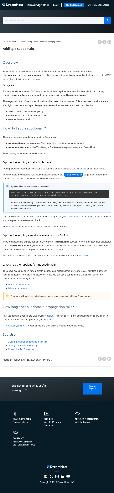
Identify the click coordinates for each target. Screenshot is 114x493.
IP (38, 216)
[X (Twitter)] (51, 476)
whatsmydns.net (16, 326)
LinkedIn (109, 42)
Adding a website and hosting (23, 345)
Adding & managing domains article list (27, 342)
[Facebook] (46, 476)
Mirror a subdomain (17, 288)
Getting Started (32, 42)
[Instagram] (57, 476)
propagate (48, 316)
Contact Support (74, 5)
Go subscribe (19, 422)
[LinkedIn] (62, 476)
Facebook (100, 42)
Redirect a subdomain (19, 284)
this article (81, 168)
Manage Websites (73, 175)
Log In (56, 5)
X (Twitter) (104, 42)
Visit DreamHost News (24, 445)
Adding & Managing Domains (51, 42)
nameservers (73, 216)
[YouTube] (68, 476)
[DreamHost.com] (12, 5)
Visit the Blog (81, 422)
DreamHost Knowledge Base (14, 42)
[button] (98, 5)
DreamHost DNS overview (21, 349)
